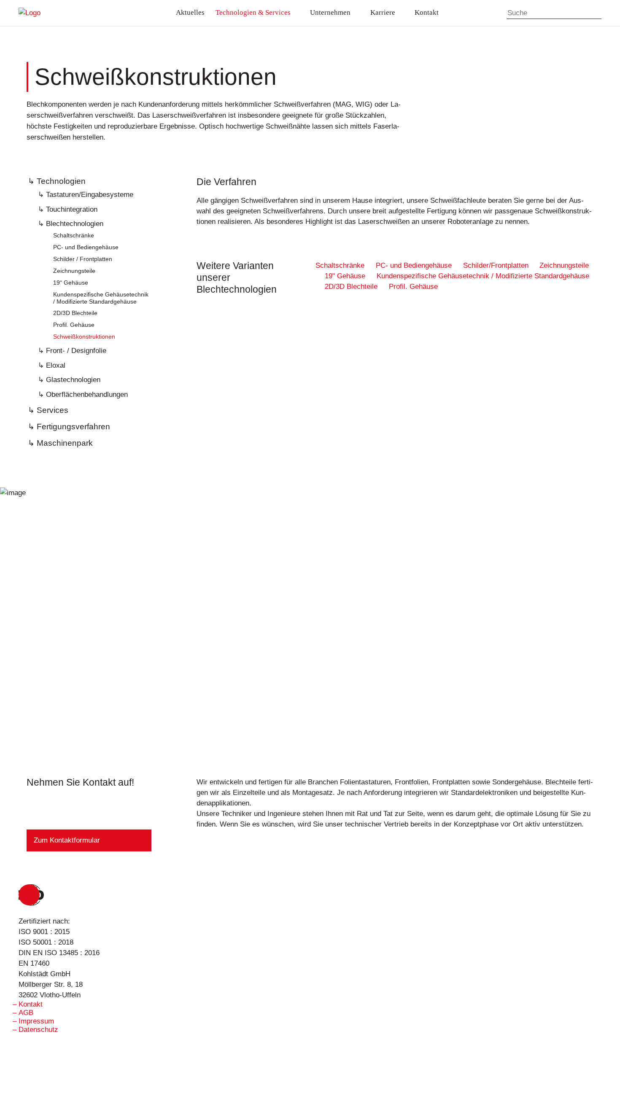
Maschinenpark (65, 443)
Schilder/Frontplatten (497, 265)
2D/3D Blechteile (75, 313)
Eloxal (55, 365)
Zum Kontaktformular (67, 840)
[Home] (70, 13)
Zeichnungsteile (74, 270)
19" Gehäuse (346, 276)
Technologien (61, 181)
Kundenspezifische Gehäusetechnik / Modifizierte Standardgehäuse (100, 298)
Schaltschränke (73, 235)
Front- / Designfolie (76, 350)
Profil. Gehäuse (73, 324)
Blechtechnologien (74, 223)
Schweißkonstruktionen (84, 336)
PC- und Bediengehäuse (86, 247)
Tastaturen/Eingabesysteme (89, 194)
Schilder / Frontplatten (82, 259)
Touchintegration (71, 209)
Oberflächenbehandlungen (87, 394)
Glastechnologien (73, 379)
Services (52, 410)
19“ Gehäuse (70, 282)
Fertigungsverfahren (73, 426)
